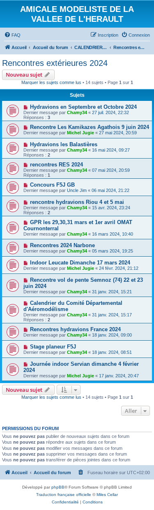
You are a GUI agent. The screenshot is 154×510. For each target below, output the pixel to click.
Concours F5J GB (52, 185)
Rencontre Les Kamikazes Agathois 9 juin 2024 (89, 127)
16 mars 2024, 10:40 (112, 234)
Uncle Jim (77, 190)
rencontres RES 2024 (56, 164)
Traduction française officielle (63, 494)
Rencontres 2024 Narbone (62, 245)
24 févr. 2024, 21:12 (118, 268)
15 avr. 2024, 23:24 (111, 207)
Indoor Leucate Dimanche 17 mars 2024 (80, 263)
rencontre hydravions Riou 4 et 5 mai (77, 202)
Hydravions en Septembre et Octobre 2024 (83, 107)
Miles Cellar (107, 494)
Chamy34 (77, 112)
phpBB (57, 487)
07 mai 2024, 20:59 (111, 170)
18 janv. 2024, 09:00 (112, 334)
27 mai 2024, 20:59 (118, 132)
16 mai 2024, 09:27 (111, 149)
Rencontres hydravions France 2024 (75, 329)
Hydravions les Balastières (63, 144)
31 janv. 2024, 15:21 (112, 291)
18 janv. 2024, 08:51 (112, 352)
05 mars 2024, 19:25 (112, 250)
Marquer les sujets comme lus (51, 82)
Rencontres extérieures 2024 (55, 63)
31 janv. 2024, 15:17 (112, 314)
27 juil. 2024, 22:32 (110, 112)
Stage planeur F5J (53, 347)
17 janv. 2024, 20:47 (119, 375)
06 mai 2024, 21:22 (110, 190)
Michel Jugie (80, 132)
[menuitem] (12, 35)
